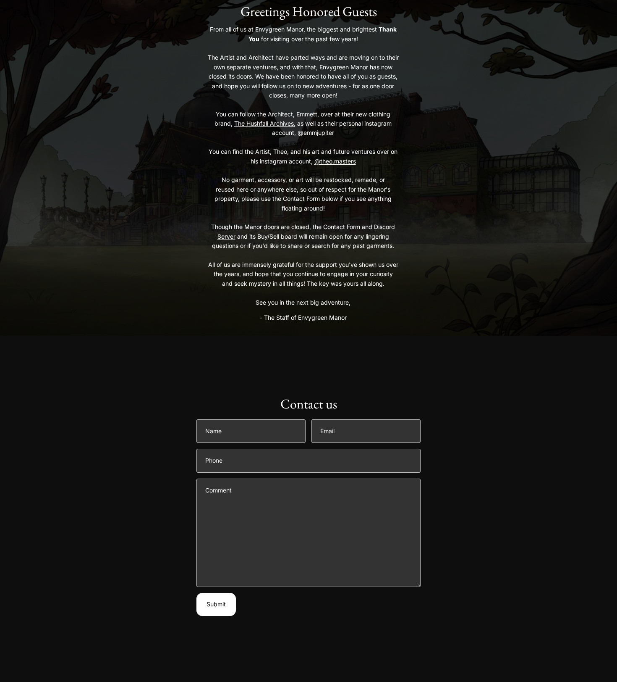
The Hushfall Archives (264, 123)
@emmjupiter (316, 132)
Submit (216, 604)
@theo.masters (335, 161)
